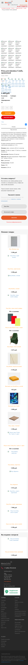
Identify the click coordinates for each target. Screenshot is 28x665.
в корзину (8, 113)
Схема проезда (7, 581)
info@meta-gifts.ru (8, 571)
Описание (13, 126)
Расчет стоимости (22, 6)
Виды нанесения (13, 129)
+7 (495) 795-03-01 (10, 568)
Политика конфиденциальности (14, 222)
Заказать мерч (8, 117)
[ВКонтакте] (26, 124)
